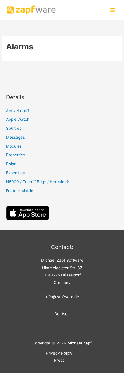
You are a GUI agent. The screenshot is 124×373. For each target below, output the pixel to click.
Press (59, 360)
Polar (11, 164)
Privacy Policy (59, 353)
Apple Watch (17, 119)
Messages (15, 137)
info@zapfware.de (62, 296)
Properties (15, 155)
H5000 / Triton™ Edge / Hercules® (37, 181)
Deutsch (62, 313)
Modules (14, 146)
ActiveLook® (17, 110)
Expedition (15, 172)
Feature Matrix (19, 190)
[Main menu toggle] (113, 10)
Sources (13, 128)
